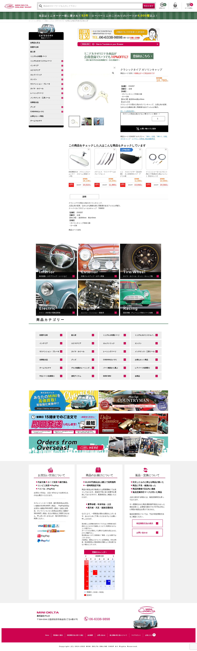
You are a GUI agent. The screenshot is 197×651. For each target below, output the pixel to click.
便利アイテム (76, 376)
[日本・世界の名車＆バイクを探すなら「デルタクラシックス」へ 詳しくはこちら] (133, 423)
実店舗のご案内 (58, 635)
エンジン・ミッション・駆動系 (92, 313)
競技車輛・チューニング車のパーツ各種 (138, 313)
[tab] (84, 196)
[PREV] (86, 556)
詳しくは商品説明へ (127, 111)
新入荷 (32, 52)
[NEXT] (113, 556)
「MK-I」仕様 (150, 136)
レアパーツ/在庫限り (142, 368)
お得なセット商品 (37, 116)
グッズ (32, 107)
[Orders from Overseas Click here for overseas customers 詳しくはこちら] (98, 446)
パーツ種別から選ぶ (110, 368)
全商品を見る (35, 42)
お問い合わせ (142, 533)
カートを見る (188, 8)
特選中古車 (34, 47)
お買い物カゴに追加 (148, 128)
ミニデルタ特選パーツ (38, 56)
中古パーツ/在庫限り (47, 376)
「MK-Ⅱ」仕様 (161, 136)
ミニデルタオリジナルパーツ (41, 61)
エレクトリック (36, 75)
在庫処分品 (34, 102)
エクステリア (35, 70)
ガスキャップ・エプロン (129, 139)
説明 (84, 197)
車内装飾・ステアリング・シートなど (53, 276)
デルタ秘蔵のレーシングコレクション (84, 368)
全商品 (141, 139)
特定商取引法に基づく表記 (75, 635)
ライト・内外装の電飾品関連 (49, 313)
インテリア (34, 65)
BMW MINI (107, 376)
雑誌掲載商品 (150, 139)
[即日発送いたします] (63, 423)
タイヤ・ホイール (37, 88)
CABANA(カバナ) (37, 111)
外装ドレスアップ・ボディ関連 (92, 276)
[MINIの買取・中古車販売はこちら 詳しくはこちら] (63, 400)
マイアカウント (136, 635)
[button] (113, 73)
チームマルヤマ (36, 121)
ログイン (175, 7)
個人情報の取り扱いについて (118, 635)
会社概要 (90, 635)
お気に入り (149, 634)
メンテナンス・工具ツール (40, 98)
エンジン (33, 79)
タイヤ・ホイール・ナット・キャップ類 (138, 276)
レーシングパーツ (37, 93)
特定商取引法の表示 (144, 523)
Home (47, 635)
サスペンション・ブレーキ (40, 84)
